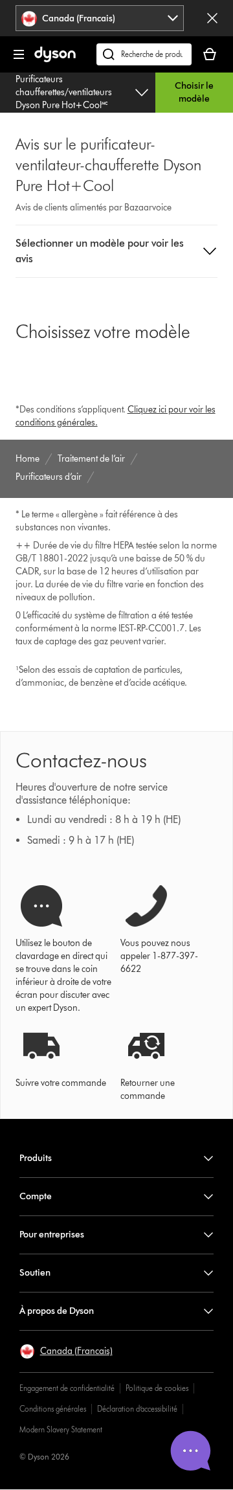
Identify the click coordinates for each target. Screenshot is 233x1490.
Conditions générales (52, 1409)
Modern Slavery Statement (60, 1429)
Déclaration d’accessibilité (137, 1409)
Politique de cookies (157, 1388)
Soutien (34, 1272)
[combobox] (100, 18)
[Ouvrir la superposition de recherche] (144, 54)
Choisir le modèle (194, 92)
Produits (35, 1158)
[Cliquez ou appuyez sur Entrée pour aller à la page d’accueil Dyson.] (55, 59)
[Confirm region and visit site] (212, 18)
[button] (116, 251)
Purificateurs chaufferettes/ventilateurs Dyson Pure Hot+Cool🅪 (64, 92)
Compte (35, 1196)
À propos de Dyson (56, 1310)
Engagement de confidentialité (67, 1388)
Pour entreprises (51, 1234)
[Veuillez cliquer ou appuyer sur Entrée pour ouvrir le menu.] (18, 54)
